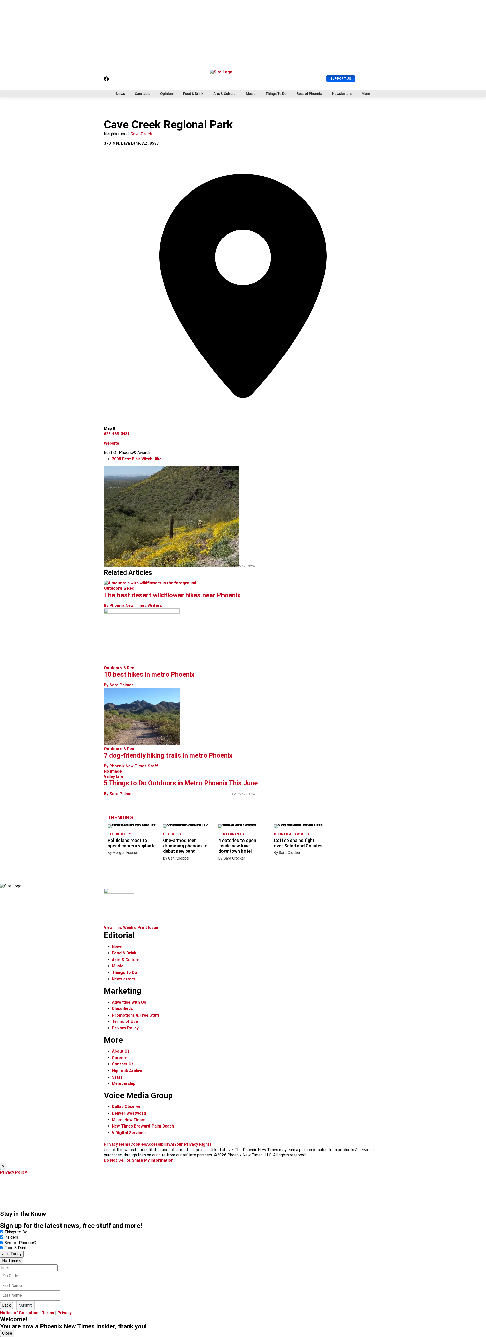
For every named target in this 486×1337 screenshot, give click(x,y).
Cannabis (142, 94)
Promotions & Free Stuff (136, 1015)
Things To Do (276, 94)
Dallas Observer (127, 1106)
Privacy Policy (125, 1028)
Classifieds (122, 1008)
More (366, 94)
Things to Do (15, 1232)
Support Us (340, 78)
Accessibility (158, 1144)
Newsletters (342, 94)
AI (172, 1144)
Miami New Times (128, 1119)
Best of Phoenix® (20, 1242)
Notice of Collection (19, 1312)
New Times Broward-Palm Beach (143, 1126)
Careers (119, 1057)
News (120, 94)
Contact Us (123, 1064)
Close (7, 1333)
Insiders (11, 1237)
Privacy (111, 1144)
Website (111, 443)
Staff (117, 1077)
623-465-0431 (117, 433)
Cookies (138, 1144)
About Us (121, 1051)
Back (6, 1305)
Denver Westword (129, 1113)
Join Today (12, 1253)
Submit (25, 1305)
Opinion (166, 94)
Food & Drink (193, 94)
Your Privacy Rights (193, 1144)
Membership (123, 1083)
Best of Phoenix (309, 94)
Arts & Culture (224, 94)
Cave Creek (141, 133)
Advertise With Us (129, 1002)
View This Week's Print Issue (131, 927)
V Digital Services (129, 1132)
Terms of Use (125, 1021)
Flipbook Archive (128, 1070)
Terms (124, 1144)
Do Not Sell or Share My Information (138, 1160)
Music (250, 94)
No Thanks (11, 1260)
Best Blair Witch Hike (137, 458)
